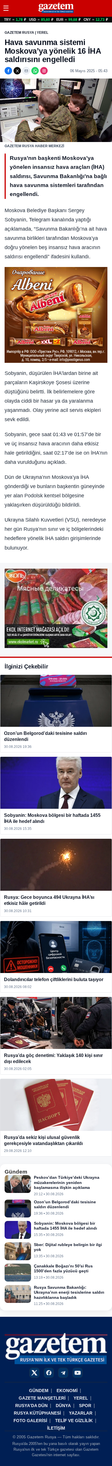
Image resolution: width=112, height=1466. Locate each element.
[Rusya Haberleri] (56, 12)
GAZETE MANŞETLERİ (42, 1398)
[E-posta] (26, 70)
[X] (17, 70)
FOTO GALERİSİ (30, 1420)
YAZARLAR (80, 1413)
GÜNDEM (39, 1390)
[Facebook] (8, 70)
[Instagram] (44, 70)
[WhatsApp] (35, 70)
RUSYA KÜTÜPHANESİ (37, 1413)
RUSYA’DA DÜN (31, 1405)
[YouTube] (77, 1373)
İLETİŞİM (56, 1428)
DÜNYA (63, 1405)
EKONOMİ (67, 1390)
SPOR (85, 1405)
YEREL (81, 1398)
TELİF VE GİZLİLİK (74, 1420)
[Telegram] (63, 1373)
